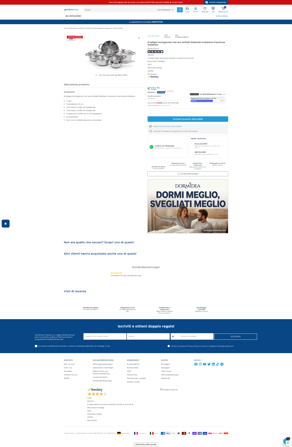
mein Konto (166, 371)
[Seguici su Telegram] (222, 365)
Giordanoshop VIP (165, 105)
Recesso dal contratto (136, 378)
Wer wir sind (69, 364)
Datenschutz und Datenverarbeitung (101, 372)
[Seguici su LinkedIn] (213, 365)
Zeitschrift (165, 378)
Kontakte (68, 371)
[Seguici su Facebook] (196, 365)
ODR (129, 371)
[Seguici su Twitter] (209, 365)
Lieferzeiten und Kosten (103, 368)
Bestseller (74, 28)
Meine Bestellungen (170, 375)
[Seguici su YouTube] (204, 365)
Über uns (68, 368)
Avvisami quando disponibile (188, 119)
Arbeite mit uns (70, 375)
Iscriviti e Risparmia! (217, 2)
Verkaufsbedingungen (102, 381)
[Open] (5, 223)
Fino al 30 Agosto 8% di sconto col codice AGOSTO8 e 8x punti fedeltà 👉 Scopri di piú (146, 2)
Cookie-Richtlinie (100, 377)
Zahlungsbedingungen (103, 364)
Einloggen (165, 364)
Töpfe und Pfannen (87, 28)
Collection (153, 36)
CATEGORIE (74, 16)
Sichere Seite (132, 368)
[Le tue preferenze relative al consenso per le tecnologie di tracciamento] (288, 443)
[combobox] (175, 336)
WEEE (66, 378)
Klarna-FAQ (132, 375)
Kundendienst (133, 364)
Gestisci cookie (133, 382)
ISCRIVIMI (236, 336)
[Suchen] (180, 9)
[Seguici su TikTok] (217, 365)
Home (66, 28)
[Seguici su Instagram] (200, 365)
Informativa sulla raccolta (146, 444)
